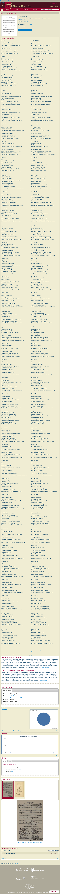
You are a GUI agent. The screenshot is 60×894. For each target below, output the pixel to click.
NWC (20, 769)
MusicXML (30, 24)
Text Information (7, 690)
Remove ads (42, 4)
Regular (27, 655)
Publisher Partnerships (37, 892)
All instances (5, 858)
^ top (57, 655)
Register (56, 6)
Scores (4, 761)
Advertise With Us (28, 892)
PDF (26, 24)
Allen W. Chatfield (14, 695)
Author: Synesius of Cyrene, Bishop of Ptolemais (41, 18)
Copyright (12, 892)
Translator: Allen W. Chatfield (24, 18)
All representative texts (7, 655)
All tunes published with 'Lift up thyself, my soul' (12, 730)
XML (12, 771)
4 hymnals (26, 21)
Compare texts (16, 655)
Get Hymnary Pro (49, 892)
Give (44, 892)
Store (26, 9)
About (8, 892)
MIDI (24, 26)
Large (31, 655)
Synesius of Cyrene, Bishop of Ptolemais (19, 697)
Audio (10, 761)
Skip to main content (4, 0)
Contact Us (21, 892)
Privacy (16, 892)
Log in (51, 6)
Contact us (15, 863)
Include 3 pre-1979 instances (7, 856)
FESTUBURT (4, 709)
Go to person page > (45, 667)
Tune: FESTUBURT (22, 19)
